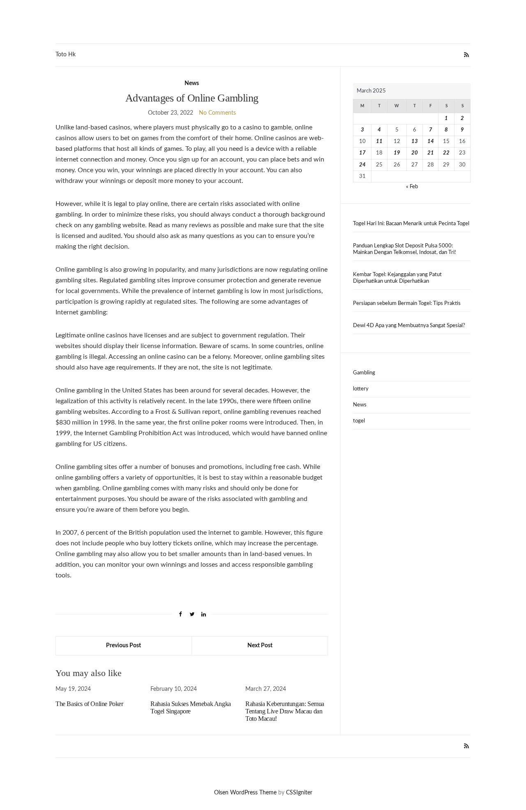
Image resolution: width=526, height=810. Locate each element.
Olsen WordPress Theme (245, 793)
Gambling (364, 373)
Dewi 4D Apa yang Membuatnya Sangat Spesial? (409, 325)
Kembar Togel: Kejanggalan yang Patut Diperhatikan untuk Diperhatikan (397, 278)
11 (379, 141)
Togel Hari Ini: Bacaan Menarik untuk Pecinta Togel (411, 223)
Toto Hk (65, 55)
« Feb (412, 186)
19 (397, 153)
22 (446, 153)
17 (362, 153)
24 (362, 165)
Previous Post (123, 645)
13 (414, 141)
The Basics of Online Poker (89, 703)
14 (430, 141)
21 (430, 153)
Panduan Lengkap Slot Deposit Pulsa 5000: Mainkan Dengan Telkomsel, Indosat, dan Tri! (404, 249)
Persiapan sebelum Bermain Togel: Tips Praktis (407, 303)
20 (414, 153)
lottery (361, 389)
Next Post (259, 645)
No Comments (217, 113)
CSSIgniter (299, 793)
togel (359, 421)
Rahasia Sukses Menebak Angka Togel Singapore (190, 707)
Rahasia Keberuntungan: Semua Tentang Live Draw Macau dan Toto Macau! (284, 711)
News (192, 83)
